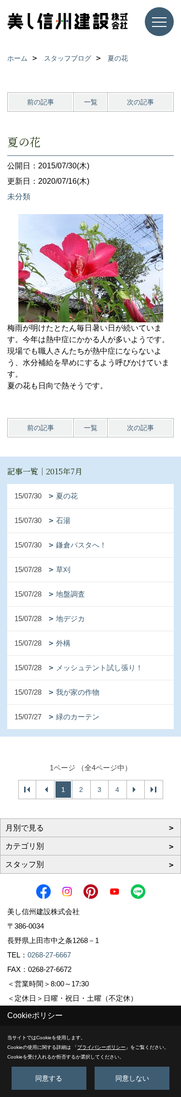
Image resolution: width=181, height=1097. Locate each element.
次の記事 (140, 102)
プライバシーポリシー (101, 1047)
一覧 (90, 102)
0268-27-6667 (49, 955)
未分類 (18, 196)
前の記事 (40, 102)
